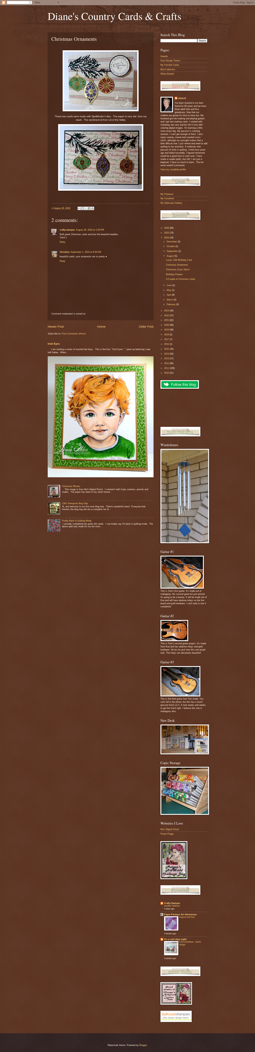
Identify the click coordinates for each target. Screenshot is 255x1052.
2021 (167, 320)
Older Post (146, 326)
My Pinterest (166, 194)
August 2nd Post (187, 917)
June (169, 285)
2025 (167, 232)
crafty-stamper (67, 229)
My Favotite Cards (169, 65)
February (171, 304)
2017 (167, 339)
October (171, 246)
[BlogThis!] (82, 208)
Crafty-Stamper (172, 903)
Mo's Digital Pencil (169, 829)
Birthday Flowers (174, 274)
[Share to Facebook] (89, 208)
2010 (167, 373)
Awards (164, 56)
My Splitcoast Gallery (171, 203)
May (169, 290)
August (171, 256)
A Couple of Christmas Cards (180, 279)
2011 (167, 368)
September (172, 251)
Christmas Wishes (71, 486)
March (170, 299)
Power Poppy (167, 834)
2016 (167, 344)
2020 (167, 325)
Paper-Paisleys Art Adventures (180, 914)
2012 (167, 363)
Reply (62, 242)
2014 (167, 353)
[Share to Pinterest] (92, 208)
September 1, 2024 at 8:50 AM (85, 252)
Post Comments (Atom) (74, 333)
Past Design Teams (170, 60)
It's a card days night (175, 939)
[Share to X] (86, 208)
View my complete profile (173, 169)
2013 (167, 358)
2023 (167, 310)
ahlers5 (182, 98)
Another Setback (172, 906)
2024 (167, 237)
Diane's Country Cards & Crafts (114, 16)
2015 (167, 349)
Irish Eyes (54, 343)
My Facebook (167, 198)
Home (101, 326)
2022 (167, 315)
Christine (64, 252)
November (172, 241)
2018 (167, 334)
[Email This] (79, 208)
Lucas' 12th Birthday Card (179, 260)
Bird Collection (167, 69)
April (169, 295)
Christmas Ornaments (177, 265)
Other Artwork (167, 73)
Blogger (143, 1045)
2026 (167, 228)
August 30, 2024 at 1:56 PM (90, 229)
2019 (167, 329)
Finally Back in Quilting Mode (76, 520)
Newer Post (56, 326)
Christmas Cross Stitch (177, 269)
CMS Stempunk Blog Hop (75, 503)
